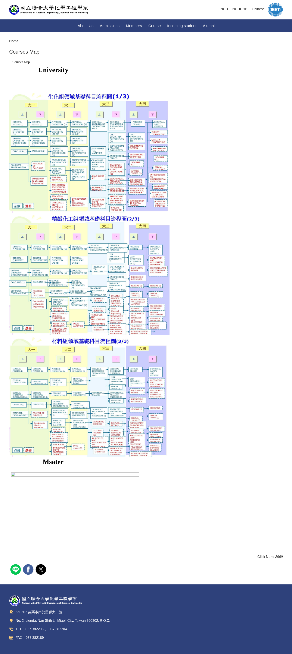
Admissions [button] (109, 26)
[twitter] (41, 569)
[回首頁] (52, 10)
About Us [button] (85, 26)
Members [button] (134, 26)
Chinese (258, 9)
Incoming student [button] (181, 26)
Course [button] (154, 26)
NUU (224, 9)
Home (13, 41)
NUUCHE (240, 9)
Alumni (209, 26)
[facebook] (29, 569)
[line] (16, 569)
